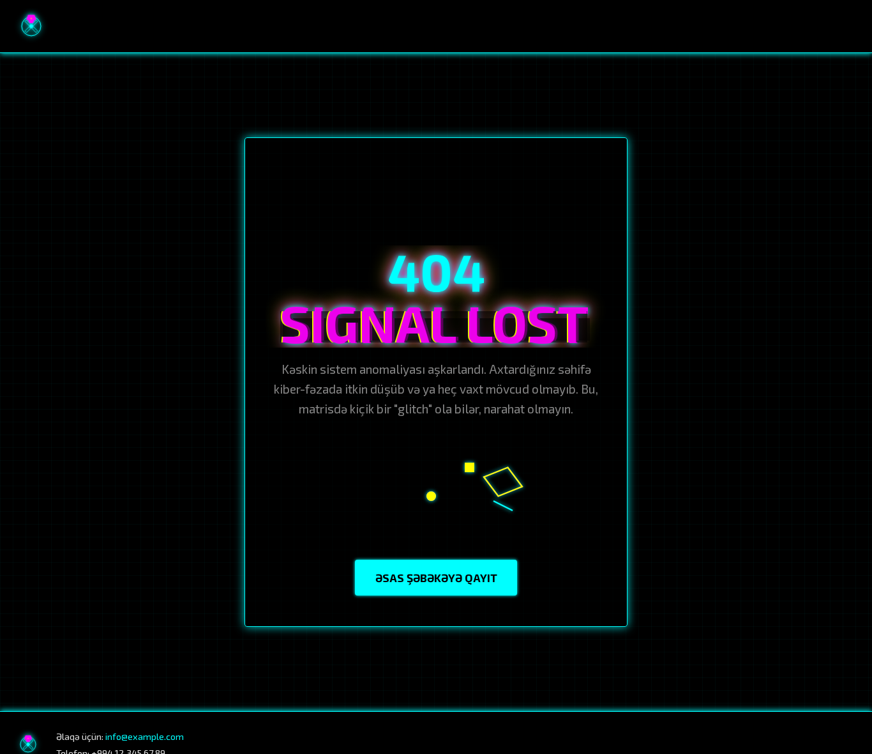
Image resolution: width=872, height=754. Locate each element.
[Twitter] (847, 744)
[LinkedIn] (819, 744)
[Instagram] (792, 744)
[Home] (31, 26)
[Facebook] (765, 744)
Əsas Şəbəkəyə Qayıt (436, 578)
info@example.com (144, 736)
